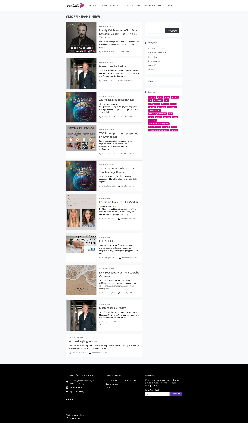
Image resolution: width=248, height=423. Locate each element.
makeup (173, 104)
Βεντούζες (152, 120)
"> (82, 418)
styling (175, 117)
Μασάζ (174, 127)
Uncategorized (154, 61)
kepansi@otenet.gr (77, 391)
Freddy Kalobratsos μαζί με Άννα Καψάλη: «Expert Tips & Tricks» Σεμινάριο (118, 33)
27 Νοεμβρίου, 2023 (108, 116)
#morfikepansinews (156, 48)
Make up (165, 104)
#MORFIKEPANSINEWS (106, 27)
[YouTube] (73, 418)
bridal (160, 97)
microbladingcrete (154, 110)
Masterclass (161, 107)
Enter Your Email (152, 390)
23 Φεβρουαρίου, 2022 (78, 353)
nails (170, 114)
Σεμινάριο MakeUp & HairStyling (119, 202)
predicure (158, 117)
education (175, 97)
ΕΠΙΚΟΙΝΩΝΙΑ (165, 5)
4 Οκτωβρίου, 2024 (108, 51)
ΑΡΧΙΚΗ (92, 5)
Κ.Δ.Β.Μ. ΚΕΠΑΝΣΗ (108, 5)
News (151, 117)
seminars (167, 117)
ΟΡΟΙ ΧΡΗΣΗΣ (111, 380)
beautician (152, 97)
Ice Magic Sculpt (154, 104)
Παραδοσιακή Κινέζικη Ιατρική (158, 130)
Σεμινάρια (152, 69)
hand (166, 100)
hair (150, 100)
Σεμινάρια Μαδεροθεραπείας (116, 99)
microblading (172, 107)
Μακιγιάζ (152, 65)
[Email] (79, 418)
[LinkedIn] (76, 418)
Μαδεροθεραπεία (154, 127)
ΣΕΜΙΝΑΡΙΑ (149, 5)
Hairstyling (152, 57)
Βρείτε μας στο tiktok (112, 386)
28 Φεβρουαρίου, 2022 (109, 322)
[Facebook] (67, 418)
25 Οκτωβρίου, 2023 (108, 153)
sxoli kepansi (129, 80)
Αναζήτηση (152, 26)
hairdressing (158, 100)
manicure (152, 107)
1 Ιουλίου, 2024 (107, 80)
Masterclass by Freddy (112, 66)
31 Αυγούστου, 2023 (108, 293)
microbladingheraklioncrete (157, 114)
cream (167, 97)
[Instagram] (70, 418)
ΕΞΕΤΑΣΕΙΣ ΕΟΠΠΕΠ (111, 241)
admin (129, 51)
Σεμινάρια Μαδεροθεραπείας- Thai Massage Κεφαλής (117, 170)
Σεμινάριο (174, 130)
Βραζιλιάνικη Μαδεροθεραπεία (159, 123)
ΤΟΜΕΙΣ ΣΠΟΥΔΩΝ (131, 5)
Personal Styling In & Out (84, 341)
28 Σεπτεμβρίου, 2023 (109, 258)
